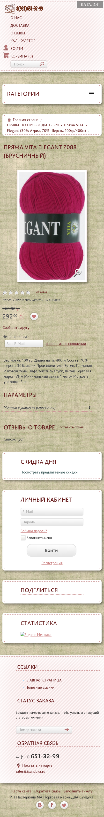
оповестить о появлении (66, 343)
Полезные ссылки (39, 687)
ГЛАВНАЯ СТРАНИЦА (43, 680)
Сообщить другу (16, 327)
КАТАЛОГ (90, 4)
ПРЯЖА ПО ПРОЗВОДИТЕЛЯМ (33, 125)
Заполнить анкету (78, 791)
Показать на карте (37, 765)
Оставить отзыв (71, 427)
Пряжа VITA (74, 125)
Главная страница (28, 119)
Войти (16, 48)
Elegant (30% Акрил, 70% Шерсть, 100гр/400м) (46, 130)
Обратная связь (47, 791)
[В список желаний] (34, 316)
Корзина (21, 56)
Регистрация (52, 563)
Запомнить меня (39, 538)
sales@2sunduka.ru (30, 771)
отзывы (41, 292)
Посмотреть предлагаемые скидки (49, 472)
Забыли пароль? (34, 531)
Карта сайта (21, 791)
